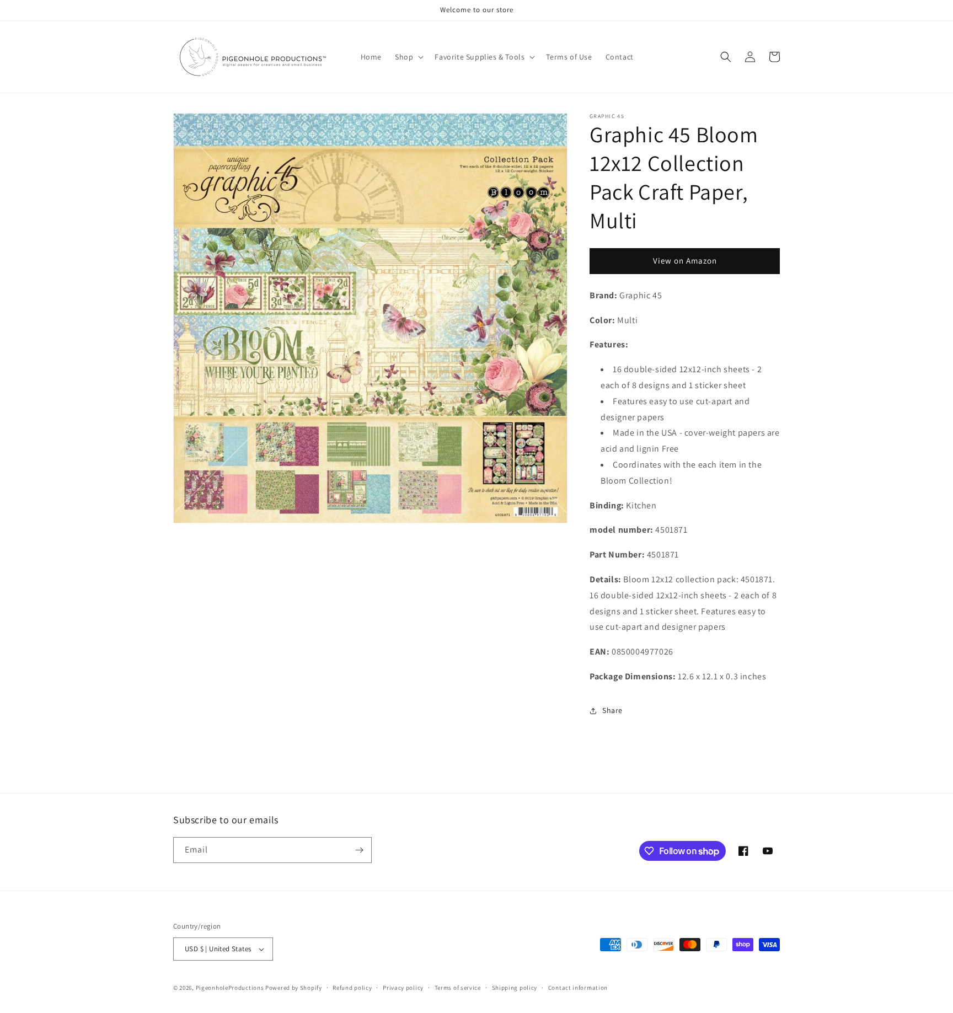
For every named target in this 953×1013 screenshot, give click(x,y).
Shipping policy (515, 987)
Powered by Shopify (293, 987)
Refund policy (352, 987)
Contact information (578, 987)
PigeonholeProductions (230, 987)
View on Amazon (685, 260)
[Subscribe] (359, 850)
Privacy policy (403, 987)
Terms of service (458, 987)
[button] (408, 56)
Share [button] (612, 710)
